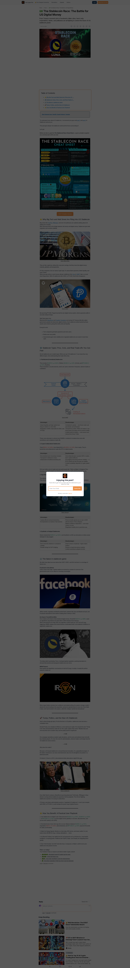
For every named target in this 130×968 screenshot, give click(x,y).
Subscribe (77, 488)
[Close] (82, 473)
